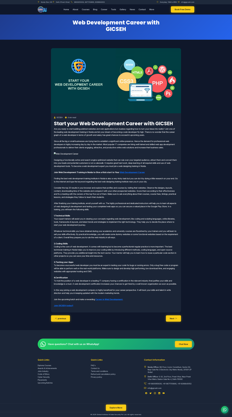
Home (66, 9)
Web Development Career (132, 172)
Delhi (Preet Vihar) (63, 2)
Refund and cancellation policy (103, 374)
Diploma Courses (44, 365)
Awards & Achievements (47, 368)
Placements (42, 380)
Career (104, 9)
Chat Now (183, 344)
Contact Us (95, 368)
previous (62, 318)
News (132, 9)
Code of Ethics (43, 374)
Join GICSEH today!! (63, 305)
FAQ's (93, 365)
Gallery (123, 9)
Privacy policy (96, 377)
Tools (113, 9)
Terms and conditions (99, 371)
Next (172, 318)
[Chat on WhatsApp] (224, 409)
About (75, 9)
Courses (85, 9)
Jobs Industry (43, 371)
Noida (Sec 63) (46, 2)
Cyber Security (44, 377)
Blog (95, 9)
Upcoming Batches (45, 383)
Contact (142, 9)
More (151, 9)
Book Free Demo (182, 9)
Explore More (116, 407)
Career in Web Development (109, 299)
